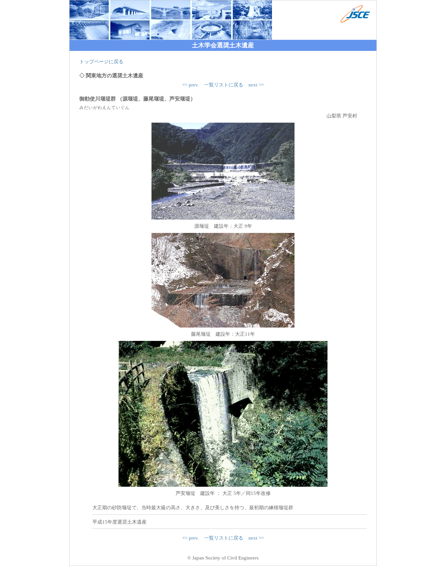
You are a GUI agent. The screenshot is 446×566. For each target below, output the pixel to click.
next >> (256, 84)
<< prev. (190, 84)
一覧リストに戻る (223, 84)
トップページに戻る (101, 61)
